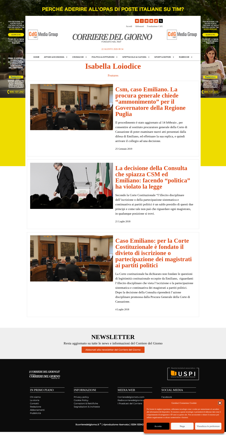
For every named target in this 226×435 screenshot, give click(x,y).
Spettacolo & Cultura (134, 57)
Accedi (129, 26)
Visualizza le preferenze (208, 426)
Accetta (158, 426)
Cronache (78, 57)
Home (36, 57)
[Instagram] (142, 21)
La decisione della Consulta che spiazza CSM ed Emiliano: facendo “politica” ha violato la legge (152, 177)
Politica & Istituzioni (103, 57)
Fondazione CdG (155, 26)
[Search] (161, 21)
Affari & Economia (54, 57)
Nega (182, 426)
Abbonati (139, 26)
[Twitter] (156, 21)
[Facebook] (137, 21)
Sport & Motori (162, 57)
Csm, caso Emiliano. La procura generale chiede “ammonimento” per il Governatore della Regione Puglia (150, 101)
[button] (219, 403)
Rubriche (184, 57)
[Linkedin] (147, 21)
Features (113, 75)
